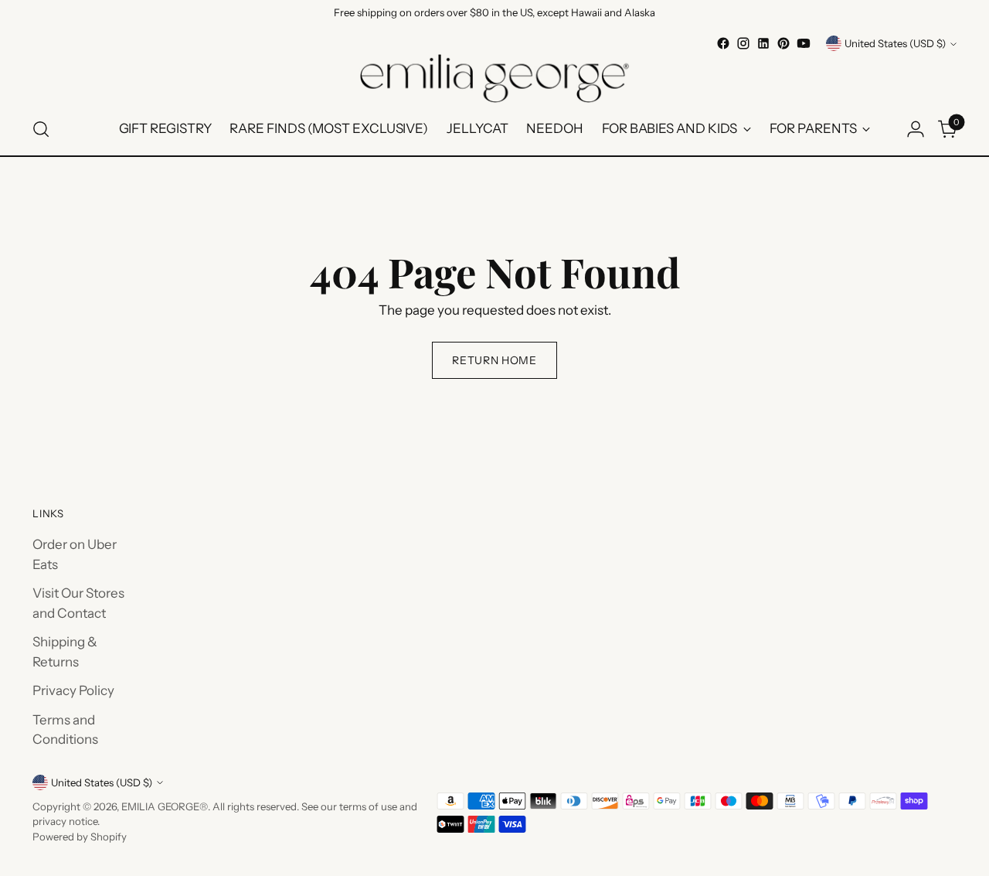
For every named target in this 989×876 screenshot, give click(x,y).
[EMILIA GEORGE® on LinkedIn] (763, 43)
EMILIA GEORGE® (164, 806)
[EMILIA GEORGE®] (494, 78)
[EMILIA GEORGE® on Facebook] (723, 43)
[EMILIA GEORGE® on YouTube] (804, 43)
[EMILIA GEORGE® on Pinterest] (783, 43)
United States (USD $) (895, 43)
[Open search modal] (40, 129)
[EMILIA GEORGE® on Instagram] (743, 43)
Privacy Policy (73, 690)
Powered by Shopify (79, 836)
